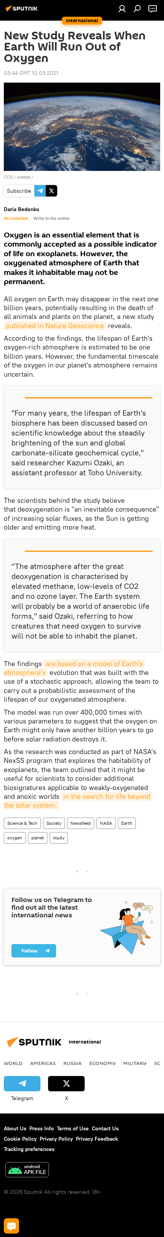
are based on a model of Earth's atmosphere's (74, 668)
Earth (126, 823)
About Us (15, 1128)
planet (37, 837)
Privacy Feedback (97, 1138)
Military (134, 1063)
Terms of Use (73, 1128)
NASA (106, 823)
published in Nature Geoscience (55, 325)
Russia (72, 1063)
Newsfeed (81, 823)
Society (54, 823)
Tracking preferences (29, 1149)
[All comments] (11, 1226)
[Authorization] (122, 8)
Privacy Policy (56, 1138)
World (13, 1063)
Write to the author (52, 218)
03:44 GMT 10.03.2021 (31, 73)
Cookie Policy (20, 1138)
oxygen (14, 837)
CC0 (8, 177)
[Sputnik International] (23, 11)
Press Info (41, 1128)
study (58, 837)
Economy (102, 1063)
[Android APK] (27, 1170)
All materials (16, 218)
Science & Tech (22, 823)
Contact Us (105, 1128)
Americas (43, 1063)
